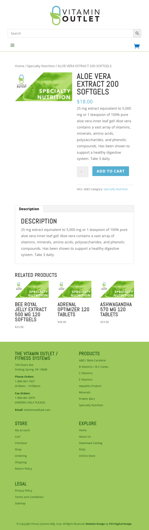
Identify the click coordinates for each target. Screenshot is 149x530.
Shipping (21, 462)
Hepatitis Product (90, 386)
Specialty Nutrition (41, 66)
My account (22, 430)
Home (19, 66)
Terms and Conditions (29, 497)
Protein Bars (87, 399)
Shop (18, 449)
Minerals (84, 392)
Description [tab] (29, 208)
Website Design (95, 524)
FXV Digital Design (120, 524)
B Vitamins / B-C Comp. (94, 367)
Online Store (87, 456)
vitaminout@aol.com (37, 410)
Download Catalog (90, 443)
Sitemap (20, 503)
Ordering (21, 456)
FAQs (82, 449)
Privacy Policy (23, 490)
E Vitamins (86, 379)
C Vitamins (86, 373)
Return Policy (23, 468)
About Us (85, 436)
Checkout (21, 443)
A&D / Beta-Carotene (92, 360)
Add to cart (111, 171)
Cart (17, 436)
